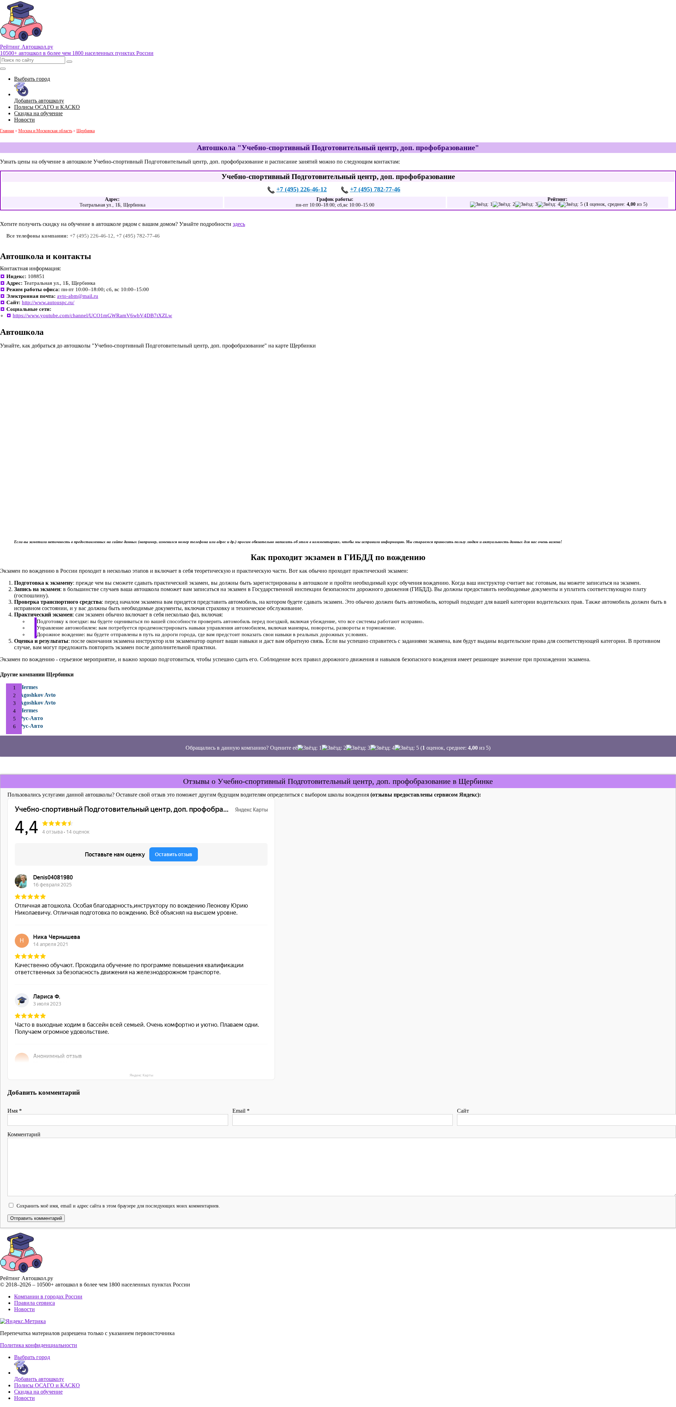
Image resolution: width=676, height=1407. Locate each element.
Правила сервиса (34, 1303)
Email (241, 1111)
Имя (14, 1111)
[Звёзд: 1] (481, 204)
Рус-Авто (31, 718)
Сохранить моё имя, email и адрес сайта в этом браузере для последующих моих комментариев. (118, 1206)
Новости (24, 1309)
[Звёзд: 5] (571, 204)
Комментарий (23, 1134)
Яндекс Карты (141, 1075)
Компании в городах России (48, 1297)
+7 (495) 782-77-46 (375, 189)
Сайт (463, 1111)
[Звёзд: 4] (549, 204)
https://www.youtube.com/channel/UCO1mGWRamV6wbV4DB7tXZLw (92, 315)
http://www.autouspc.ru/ (48, 302)
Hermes (28, 687)
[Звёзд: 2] (504, 204)
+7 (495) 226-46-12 (301, 189)
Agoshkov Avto (37, 695)
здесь (239, 224)
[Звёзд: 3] (526, 204)
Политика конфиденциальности (38, 1345)
